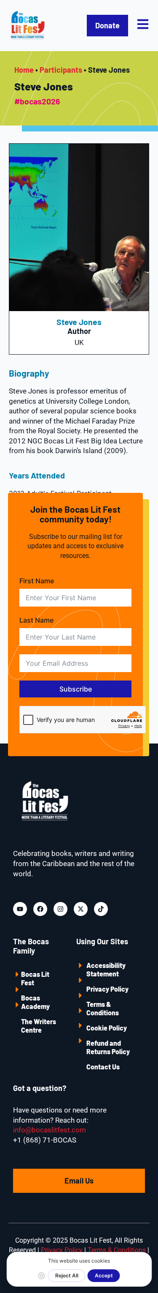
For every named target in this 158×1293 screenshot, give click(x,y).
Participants (61, 69)
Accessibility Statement (106, 969)
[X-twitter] (81, 909)
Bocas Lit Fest (35, 978)
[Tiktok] (101, 909)
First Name (36, 581)
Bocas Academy (35, 1002)
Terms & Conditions (102, 1008)
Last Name (36, 620)
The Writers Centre (38, 1025)
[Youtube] (20, 909)
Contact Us (103, 1067)
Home (24, 69)
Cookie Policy (106, 1028)
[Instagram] (60, 909)
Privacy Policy (107, 989)
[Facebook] (40, 909)
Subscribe (75, 689)
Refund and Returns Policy (108, 1047)
